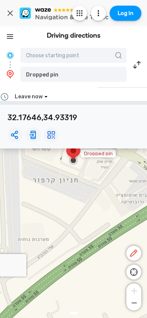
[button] (73, 74)
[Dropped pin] (73, 154)
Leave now (29, 96)
